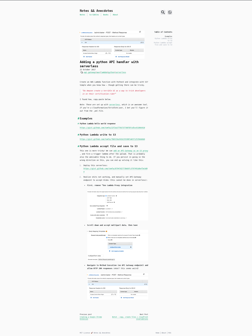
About (115, 15)
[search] (163, 12)
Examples (168, 36)
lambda (104, 72)
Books (105, 15)
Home (157, 333)
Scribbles (94, 15)
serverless (121, 72)
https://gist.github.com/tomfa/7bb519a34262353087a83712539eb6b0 (112, 139)
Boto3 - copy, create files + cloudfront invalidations (130, 318)
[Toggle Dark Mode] (169, 12)
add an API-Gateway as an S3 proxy (130, 151)
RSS (169, 333)
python (111, 72)
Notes (82, 15)
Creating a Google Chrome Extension (91, 318)
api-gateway (90, 72)
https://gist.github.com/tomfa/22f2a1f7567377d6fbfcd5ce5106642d (112, 128)
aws (98, 72)
